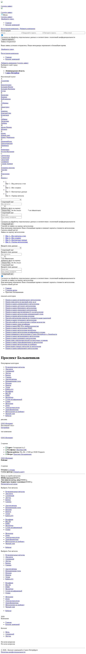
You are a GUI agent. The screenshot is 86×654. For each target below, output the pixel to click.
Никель (8, 385)
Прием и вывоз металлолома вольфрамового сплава (25, 332)
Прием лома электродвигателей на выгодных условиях (26, 340)
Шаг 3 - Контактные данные (16, 240)
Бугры (3, 91)
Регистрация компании (10, 29)
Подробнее (5, 427)
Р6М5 (7, 395)
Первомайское (6, 141)
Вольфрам (9, 391)
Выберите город (7, 19)
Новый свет (5, 135)
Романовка (5, 149)
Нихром (8, 383)
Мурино (4, 129)
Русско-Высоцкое (7, 151)
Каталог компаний (12, 25)
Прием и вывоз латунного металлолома (20, 306)
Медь (7, 632)
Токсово (4, 170)
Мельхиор (9, 403)
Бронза (8, 375)
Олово (7, 401)
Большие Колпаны (8, 89)
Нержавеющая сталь (13, 381)
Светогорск (5, 156)
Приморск (5, 145)
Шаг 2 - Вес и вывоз (13, 238)
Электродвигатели (12, 407)
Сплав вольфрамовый (13, 399)
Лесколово (5, 121)
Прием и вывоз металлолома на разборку (21, 344)
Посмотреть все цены (9, 484)
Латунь (8, 373)
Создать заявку (6, 6)
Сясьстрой (5, 160)
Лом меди (9, 369)
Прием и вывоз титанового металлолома (21, 320)
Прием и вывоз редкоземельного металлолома (23, 300)
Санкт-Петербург (12, 73)
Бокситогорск (6, 85)
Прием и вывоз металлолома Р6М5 (18, 328)
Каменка (4, 111)
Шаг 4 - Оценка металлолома (16, 242)
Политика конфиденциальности (13, 652)
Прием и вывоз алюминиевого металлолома (22, 304)
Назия (3, 133)
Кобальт (8, 416)
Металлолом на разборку (14, 412)
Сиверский (5, 158)
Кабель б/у (9, 389)
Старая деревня (7, 164)
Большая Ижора (7, 87)
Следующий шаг (7, 224)
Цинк (7, 405)
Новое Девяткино (7, 137)
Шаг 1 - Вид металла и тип (15, 236)
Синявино (5, 162)
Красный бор (6, 113)
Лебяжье (4, 119)
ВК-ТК (8, 393)
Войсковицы (6, 99)
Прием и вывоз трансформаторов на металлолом (24, 342)
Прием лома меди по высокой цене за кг (20, 302)
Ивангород (5, 107)
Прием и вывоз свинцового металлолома (21, 310)
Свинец (8, 377)
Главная (8, 23)
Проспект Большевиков (22, 454)
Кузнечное (5, 115)
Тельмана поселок (8, 168)
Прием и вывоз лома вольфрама (17, 324)
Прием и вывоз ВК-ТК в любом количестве (22, 326)
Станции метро (11, 290)
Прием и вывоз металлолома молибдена (20, 330)
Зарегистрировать (8, 39)
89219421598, (21, 450)
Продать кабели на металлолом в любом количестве (25, 322)
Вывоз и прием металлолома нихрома (19, 316)
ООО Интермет (7, 423)
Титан (7, 387)
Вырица (4, 97)
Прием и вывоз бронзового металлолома (21, 308)
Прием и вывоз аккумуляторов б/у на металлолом (24, 312)
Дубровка (4, 103)
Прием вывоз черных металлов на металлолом (23, 346)
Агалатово (5, 81)
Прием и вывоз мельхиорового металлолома (22, 336)
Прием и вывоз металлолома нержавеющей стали (24, 314)
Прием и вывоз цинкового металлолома (20, 338)
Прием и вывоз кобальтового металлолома (21, 348)
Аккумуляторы (11, 379)
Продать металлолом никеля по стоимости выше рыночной (28, 318)
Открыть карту (19, 472)
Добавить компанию (27, 29)
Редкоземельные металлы (15, 367)
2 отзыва (11, 470)
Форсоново (5, 174)
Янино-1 (4, 178)
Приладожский (7, 143)
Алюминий (9, 371)
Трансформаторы (11, 409)
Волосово (4, 95)
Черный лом (10, 414)
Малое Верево (6, 127)
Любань (4, 123)
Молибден (9, 397)
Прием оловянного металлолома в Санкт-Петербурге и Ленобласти (31, 334)
